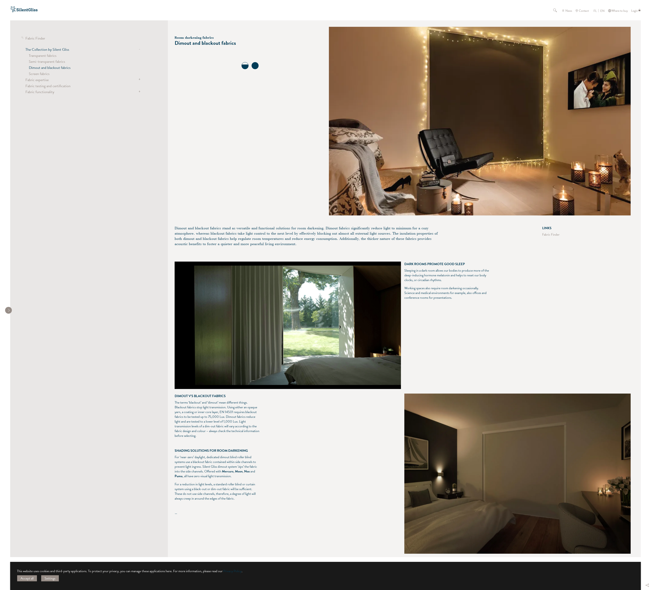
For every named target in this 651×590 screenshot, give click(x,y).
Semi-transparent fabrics (47, 61)
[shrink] (8, 310)
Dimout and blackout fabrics (50, 67)
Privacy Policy (232, 571)
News (568, 10)
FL (595, 11)
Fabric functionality (39, 92)
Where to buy (619, 10)
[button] (647, 560)
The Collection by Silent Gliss (47, 49)
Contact (584, 10)
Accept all (27, 578)
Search (557, 10)
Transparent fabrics (42, 55)
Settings (50, 578)
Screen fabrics (39, 74)
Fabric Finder (35, 38)
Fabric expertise (37, 80)
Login (634, 10)
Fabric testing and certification (48, 86)
